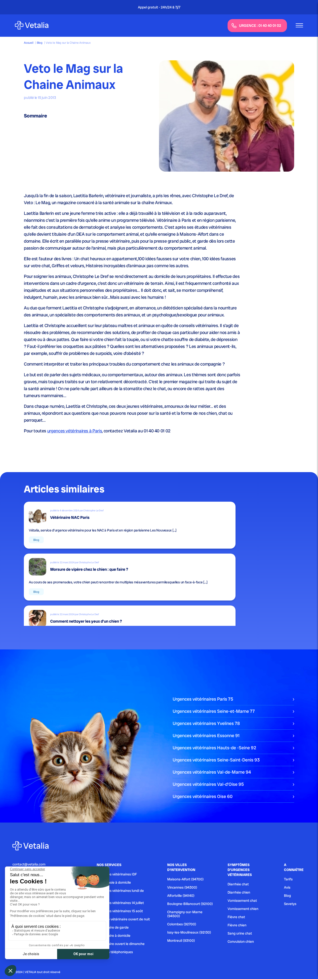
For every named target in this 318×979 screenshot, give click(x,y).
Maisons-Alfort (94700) (185, 879)
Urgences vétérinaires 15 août (120, 911)
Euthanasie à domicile (114, 882)
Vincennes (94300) (182, 887)
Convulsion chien (241, 941)
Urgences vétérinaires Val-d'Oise (208, 784)
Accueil (28, 43)
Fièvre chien (237, 925)
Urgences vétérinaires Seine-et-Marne (214, 711)
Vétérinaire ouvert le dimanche (121, 943)
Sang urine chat (240, 933)
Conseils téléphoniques (115, 952)
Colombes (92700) (181, 924)
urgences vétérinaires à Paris (74, 431)
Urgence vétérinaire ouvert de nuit (123, 919)
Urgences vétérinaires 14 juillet (120, 903)
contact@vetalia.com (28, 864)
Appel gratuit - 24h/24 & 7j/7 (159, 7)
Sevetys (290, 904)
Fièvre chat (236, 917)
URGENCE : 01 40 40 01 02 (260, 25)
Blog (39, 43)
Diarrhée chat (238, 884)
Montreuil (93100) (181, 940)
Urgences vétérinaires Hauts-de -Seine (214, 748)
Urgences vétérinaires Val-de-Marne (212, 772)
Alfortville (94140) (181, 895)
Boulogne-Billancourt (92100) (190, 904)
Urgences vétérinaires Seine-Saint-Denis (216, 760)
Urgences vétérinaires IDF (117, 874)
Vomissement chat (242, 900)
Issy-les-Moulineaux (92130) (189, 932)
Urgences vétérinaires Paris (203, 699)
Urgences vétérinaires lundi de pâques (120, 892)
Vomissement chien (243, 908)
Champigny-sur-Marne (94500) (184, 914)
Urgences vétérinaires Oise (203, 796)
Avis (287, 887)
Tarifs (288, 879)
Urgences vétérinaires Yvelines (206, 723)
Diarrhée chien (239, 892)
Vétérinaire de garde (113, 927)
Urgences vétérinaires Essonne (206, 735)
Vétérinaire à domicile (113, 935)
